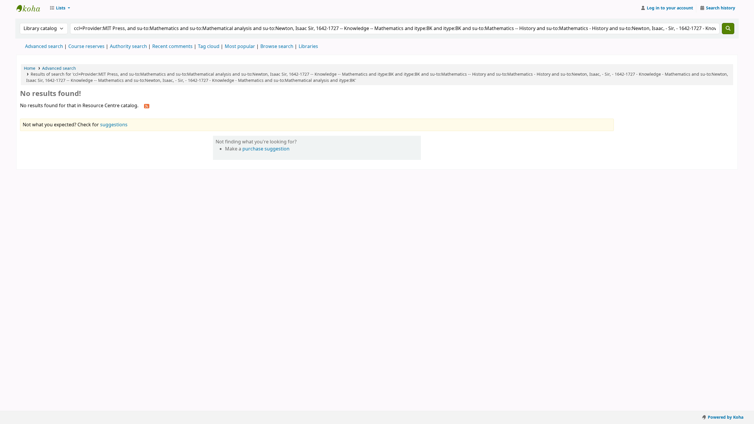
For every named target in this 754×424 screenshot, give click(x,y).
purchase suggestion (266, 149)
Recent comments (172, 46)
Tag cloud (208, 46)
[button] (59, 8)
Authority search (128, 46)
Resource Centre (31, 8)
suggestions (114, 124)
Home (29, 68)
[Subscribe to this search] (147, 106)
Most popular (240, 46)
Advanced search (44, 46)
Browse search (276, 46)
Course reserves (86, 46)
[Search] (728, 28)
